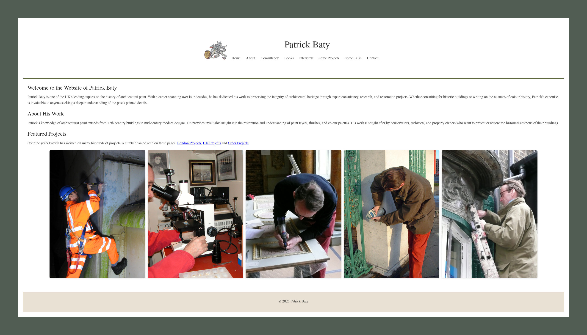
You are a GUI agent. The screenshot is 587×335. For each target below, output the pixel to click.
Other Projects (238, 142)
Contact (372, 57)
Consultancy (270, 57)
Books (289, 57)
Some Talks (353, 57)
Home (236, 57)
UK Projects (212, 142)
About (250, 57)
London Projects (189, 142)
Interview (306, 57)
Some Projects (328, 57)
